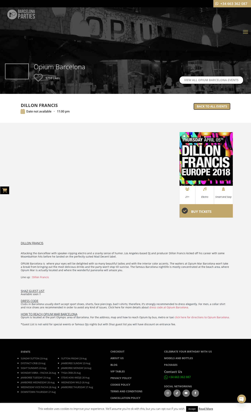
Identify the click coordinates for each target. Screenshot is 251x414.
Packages (171, 365)
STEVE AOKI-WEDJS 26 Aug (75, 377)
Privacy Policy (121, 378)
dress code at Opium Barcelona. (169, 307)
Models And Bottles (178, 358)
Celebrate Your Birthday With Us (188, 351)
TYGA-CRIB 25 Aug (71, 372)
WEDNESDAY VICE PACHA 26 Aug (38, 387)
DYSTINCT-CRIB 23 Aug (33, 363)
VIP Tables (117, 371)
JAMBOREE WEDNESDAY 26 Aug (38, 382)
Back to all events (212, 106)
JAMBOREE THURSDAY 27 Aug (77, 387)
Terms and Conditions (126, 391)
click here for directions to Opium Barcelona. (202, 317)
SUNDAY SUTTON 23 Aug (34, 358)
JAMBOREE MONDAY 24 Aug (76, 368)
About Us (117, 358)
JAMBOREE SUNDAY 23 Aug (75, 363)
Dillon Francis (40, 277)
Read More (206, 409)
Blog (114, 365)
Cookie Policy (120, 384)
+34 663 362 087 (180, 377)
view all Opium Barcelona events (211, 80)
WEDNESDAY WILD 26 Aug (75, 382)
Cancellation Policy (125, 398)
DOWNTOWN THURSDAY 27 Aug (38, 392)
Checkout (117, 351)
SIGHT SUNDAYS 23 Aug (33, 368)
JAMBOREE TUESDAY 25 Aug (36, 377)
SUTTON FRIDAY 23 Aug (74, 358)
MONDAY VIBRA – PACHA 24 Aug (38, 372)
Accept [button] (192, 409)
